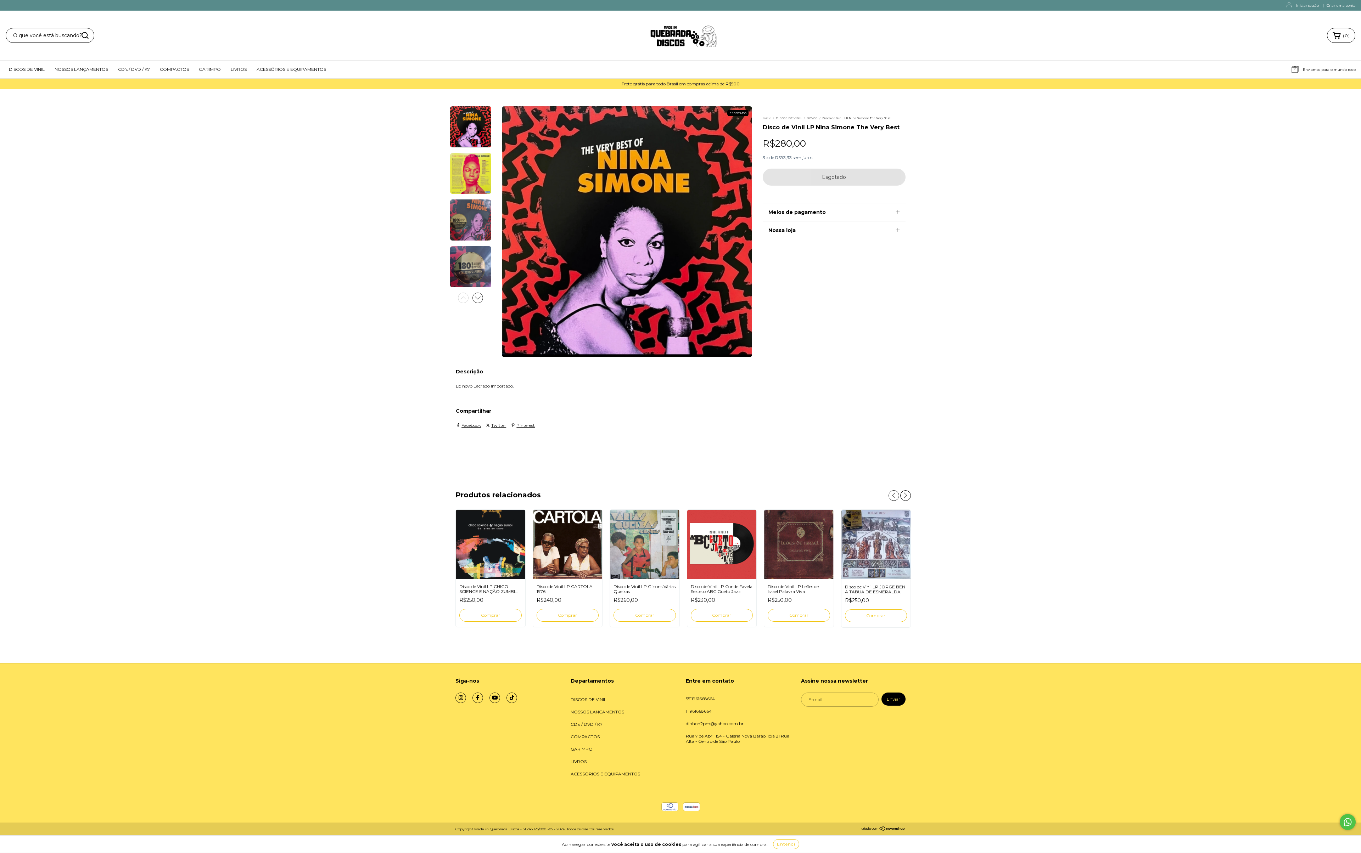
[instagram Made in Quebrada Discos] (460, 698)
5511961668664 (700, 698)
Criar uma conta (1341, 5)
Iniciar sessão (1307, 5)
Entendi (786, 844)
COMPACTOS (174, 69)
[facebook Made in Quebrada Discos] (477, 698)
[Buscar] (85, 35)
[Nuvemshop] (883, 829)
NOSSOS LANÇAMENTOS (81, 69)
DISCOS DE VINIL (27, 69)
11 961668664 (699, 711)
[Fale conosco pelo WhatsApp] (1348, 822)
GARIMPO (210, 69)
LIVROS (239, 69)
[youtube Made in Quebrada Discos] (494, 698)
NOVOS (812, 118)
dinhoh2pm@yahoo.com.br (715, 723)
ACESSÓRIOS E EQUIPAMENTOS (291, 69)
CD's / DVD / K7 (134, 69)
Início (767, 118)
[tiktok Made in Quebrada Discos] (511, 698)
